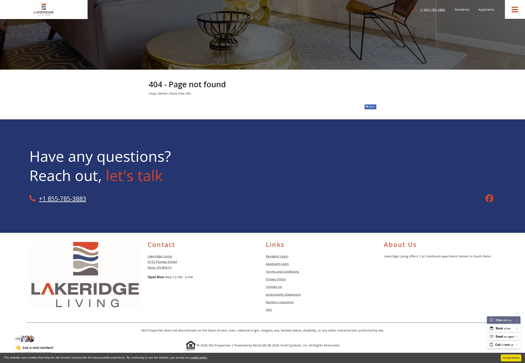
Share (371, 106)
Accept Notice (511, 358)
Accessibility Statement (283, 294)
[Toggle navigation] (515, 9)
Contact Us (274, 287)
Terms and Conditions (282, 271)
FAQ (269, 310)
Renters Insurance (280, 302)
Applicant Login (277, 263)
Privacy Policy (276, 279)
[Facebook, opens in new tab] (489, 199)
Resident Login (277, 256)
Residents (464, 9)
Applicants (488, 9)
